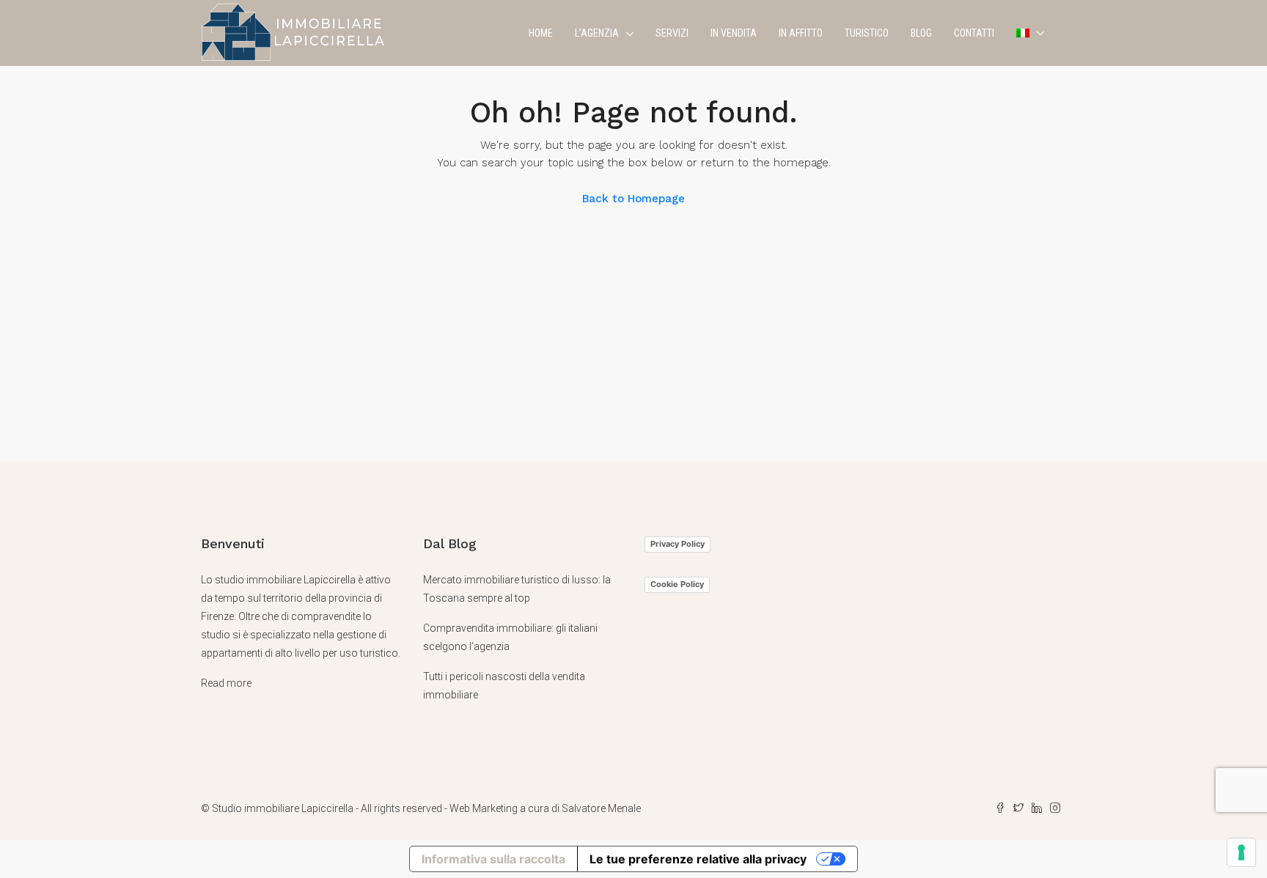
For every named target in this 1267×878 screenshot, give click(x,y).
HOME (541, 33)
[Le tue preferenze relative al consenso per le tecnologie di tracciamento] (1241, 852)
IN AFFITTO (801, 33)
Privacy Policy (677, 544)
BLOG (921, 33)
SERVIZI (671, 33)
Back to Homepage (633, 198)
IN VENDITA (733, 33)
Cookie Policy (677, 584)
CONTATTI (974, 33)
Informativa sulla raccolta (493, 859)
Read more (226, 683)
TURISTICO (867, 33)
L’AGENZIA (597, 33)
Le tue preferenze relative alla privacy (698, 859)
